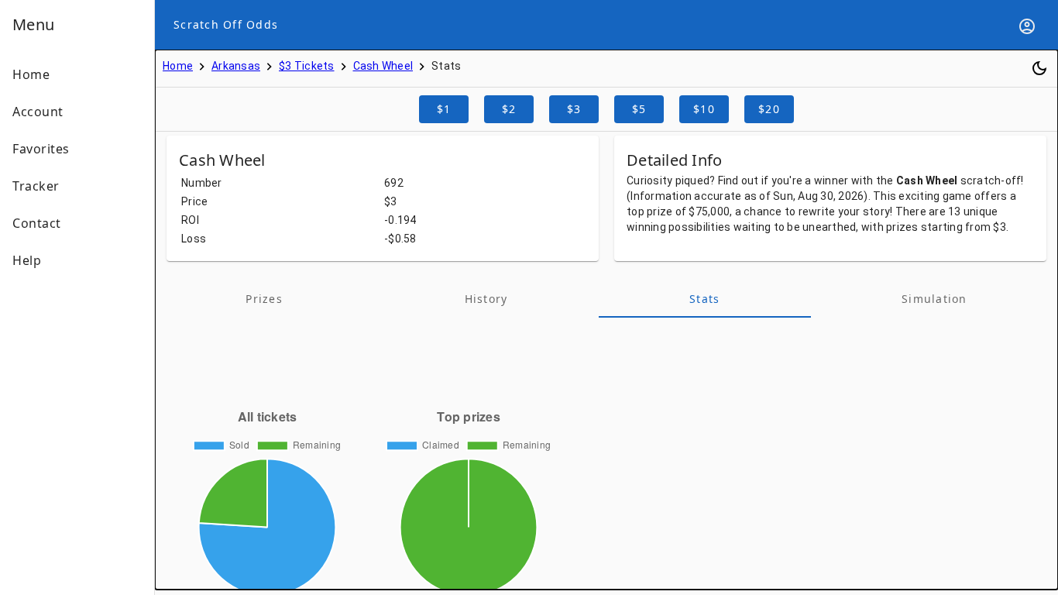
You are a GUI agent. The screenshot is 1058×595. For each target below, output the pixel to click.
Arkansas (235, 66)
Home (178, 66)
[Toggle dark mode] (1039, 68)
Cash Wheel (383, 66)
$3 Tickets (307, 66)
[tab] (264, 299)
